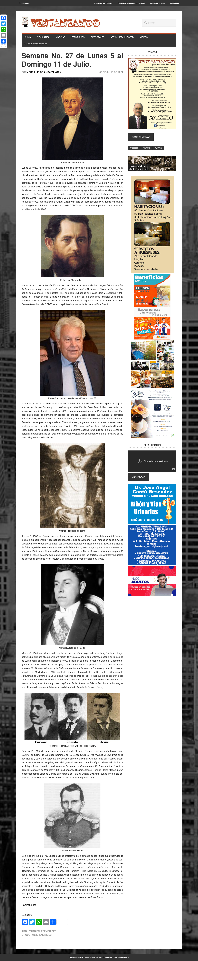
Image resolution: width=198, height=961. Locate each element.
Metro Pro (89, 957)
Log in (126, 957)
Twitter (158, 148)
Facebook (134, 148)
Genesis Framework (104, 957)
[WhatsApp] (3, 29)
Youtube (146, 148)
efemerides (44, 934)
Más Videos (138, 477)
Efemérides (48, 931)
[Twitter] (3, 24)
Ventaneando (61, 22)
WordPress (118, 957)
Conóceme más (141, 136)
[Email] (3, 35)
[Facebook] (3, 18)
